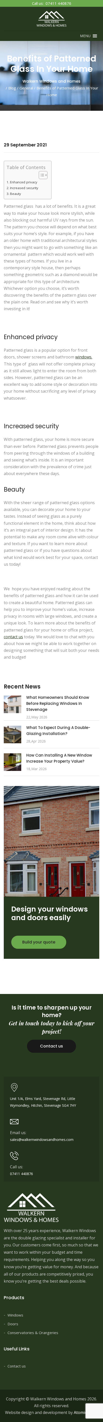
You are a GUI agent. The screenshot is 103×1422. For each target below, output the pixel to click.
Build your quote (38, 942)
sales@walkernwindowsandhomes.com (42, 1139)
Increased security (24, 188)
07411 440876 (58, 3)
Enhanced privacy (23, 182)
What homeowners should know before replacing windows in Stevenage (57, 703)
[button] (85, 36)
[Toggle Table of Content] (40, 175)
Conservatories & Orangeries (33, 1332)
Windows (15, 1315)
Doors (13, 1323)
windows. (83, 357)
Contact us (51, 1046)
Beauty (15, 193)
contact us (13, 637)
